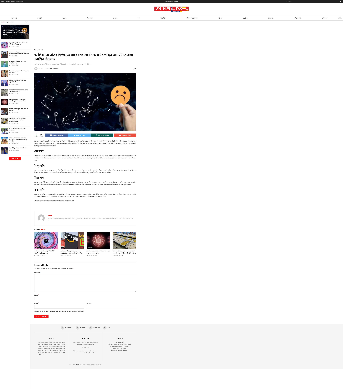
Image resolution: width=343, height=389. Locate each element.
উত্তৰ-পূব (89, 18)
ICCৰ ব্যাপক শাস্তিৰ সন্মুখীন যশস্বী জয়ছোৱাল (17, 129)
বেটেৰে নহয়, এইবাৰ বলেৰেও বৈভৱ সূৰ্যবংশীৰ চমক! (17, 62)
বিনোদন (270, 18)
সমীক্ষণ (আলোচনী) (191, 18)
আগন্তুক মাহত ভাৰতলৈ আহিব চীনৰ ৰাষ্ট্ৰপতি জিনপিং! (17, 81)
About (2, 1)
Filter (26, 22)
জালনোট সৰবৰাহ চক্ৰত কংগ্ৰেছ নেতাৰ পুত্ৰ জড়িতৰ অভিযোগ (18, 90)
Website (89, 303)
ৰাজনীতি (163, 18)
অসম (63, 18)
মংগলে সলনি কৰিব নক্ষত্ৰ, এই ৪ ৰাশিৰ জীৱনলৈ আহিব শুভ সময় (18, 43)
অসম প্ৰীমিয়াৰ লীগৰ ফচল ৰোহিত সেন (18, 148)
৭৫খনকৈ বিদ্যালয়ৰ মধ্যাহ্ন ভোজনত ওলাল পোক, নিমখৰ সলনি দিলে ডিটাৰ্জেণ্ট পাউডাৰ (17, 120)
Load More (15, 158)
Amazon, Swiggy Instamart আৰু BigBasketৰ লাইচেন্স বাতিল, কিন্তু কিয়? (19, 53)
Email (36, 303)
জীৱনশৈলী (297, 18)
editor (41, 69)
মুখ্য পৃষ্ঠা (14, 18)
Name (36, 295)
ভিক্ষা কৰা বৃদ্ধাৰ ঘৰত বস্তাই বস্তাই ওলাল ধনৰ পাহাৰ (18, 72)
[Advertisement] (85, 35)
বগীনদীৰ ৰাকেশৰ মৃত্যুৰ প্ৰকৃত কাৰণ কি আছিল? (18, 109)
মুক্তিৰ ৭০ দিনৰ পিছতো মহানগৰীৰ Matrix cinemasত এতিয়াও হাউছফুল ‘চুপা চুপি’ (18, 139)
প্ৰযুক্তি (244, 18)
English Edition (19, 1)
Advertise (7, 1)
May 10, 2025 (48, 69)
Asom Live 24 (76, 364)
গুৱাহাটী (39, 18)
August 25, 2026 (40, 255)
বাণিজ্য (220, 18)
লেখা (326, 18)
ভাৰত (114, 18)
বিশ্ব (139, 18)
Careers (13, 1)
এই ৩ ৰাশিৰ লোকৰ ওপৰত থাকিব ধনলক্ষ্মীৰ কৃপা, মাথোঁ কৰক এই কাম (17, 100)
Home (35, 50)
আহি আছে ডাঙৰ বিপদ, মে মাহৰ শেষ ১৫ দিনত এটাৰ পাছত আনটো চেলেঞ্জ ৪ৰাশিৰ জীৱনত (14, 32)
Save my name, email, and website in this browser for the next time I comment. (60, 311)
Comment (37, 272)
